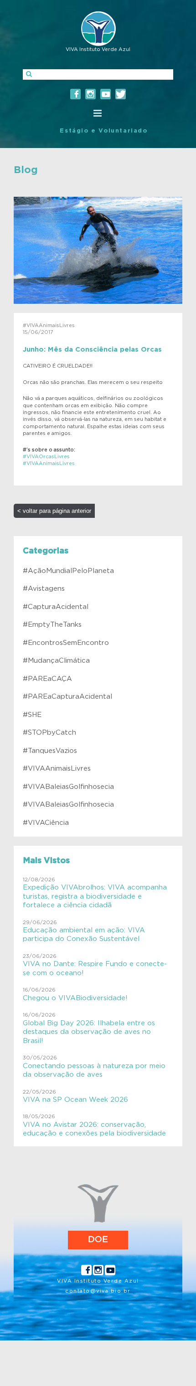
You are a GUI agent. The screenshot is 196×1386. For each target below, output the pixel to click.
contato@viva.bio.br (98, 1291)
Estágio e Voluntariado (103, 131)
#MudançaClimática (56, 660)
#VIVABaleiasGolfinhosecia (68, 786)
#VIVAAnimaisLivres (49, 463)
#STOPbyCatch (49, 732)
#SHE (32, 714)
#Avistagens (44, 588)
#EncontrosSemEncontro (66, 642)
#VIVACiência (46, 822)
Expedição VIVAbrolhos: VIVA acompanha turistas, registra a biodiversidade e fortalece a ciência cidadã (95, 896)
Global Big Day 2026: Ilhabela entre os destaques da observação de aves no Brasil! (89, 1032)
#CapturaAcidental (55, 606)
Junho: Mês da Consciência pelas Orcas (92, 349)
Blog (26, 170)
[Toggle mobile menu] (98, 113)
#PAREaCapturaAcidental (67, 696)
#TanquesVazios (50, 750)
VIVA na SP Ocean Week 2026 (75, 1099)
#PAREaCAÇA (47, 678)
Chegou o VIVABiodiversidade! (75, 998)
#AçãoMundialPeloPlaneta (68, 571)
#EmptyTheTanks (52, 624)
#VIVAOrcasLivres (46, 456)
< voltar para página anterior (54, 510)
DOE (98, 1239)
